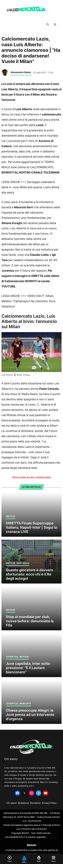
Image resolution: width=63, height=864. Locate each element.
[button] (47, 24)
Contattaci (53, 837)
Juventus (12, 656)
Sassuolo (23, 563)
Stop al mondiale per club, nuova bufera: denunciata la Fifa (30, 621)
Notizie (10, 516)
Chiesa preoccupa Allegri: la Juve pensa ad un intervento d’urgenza (30, 714)
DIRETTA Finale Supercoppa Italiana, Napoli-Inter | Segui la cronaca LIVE (31, 527)
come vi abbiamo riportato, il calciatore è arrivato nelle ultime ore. (30, 157)
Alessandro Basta (21, 72)
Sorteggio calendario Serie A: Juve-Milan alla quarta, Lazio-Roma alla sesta (30, 187)
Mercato (25, 703)
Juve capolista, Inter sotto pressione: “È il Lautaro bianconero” (28, 667)
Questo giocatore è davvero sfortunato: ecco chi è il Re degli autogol (29, 574)
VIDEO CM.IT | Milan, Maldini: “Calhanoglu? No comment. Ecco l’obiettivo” (28, 301)
